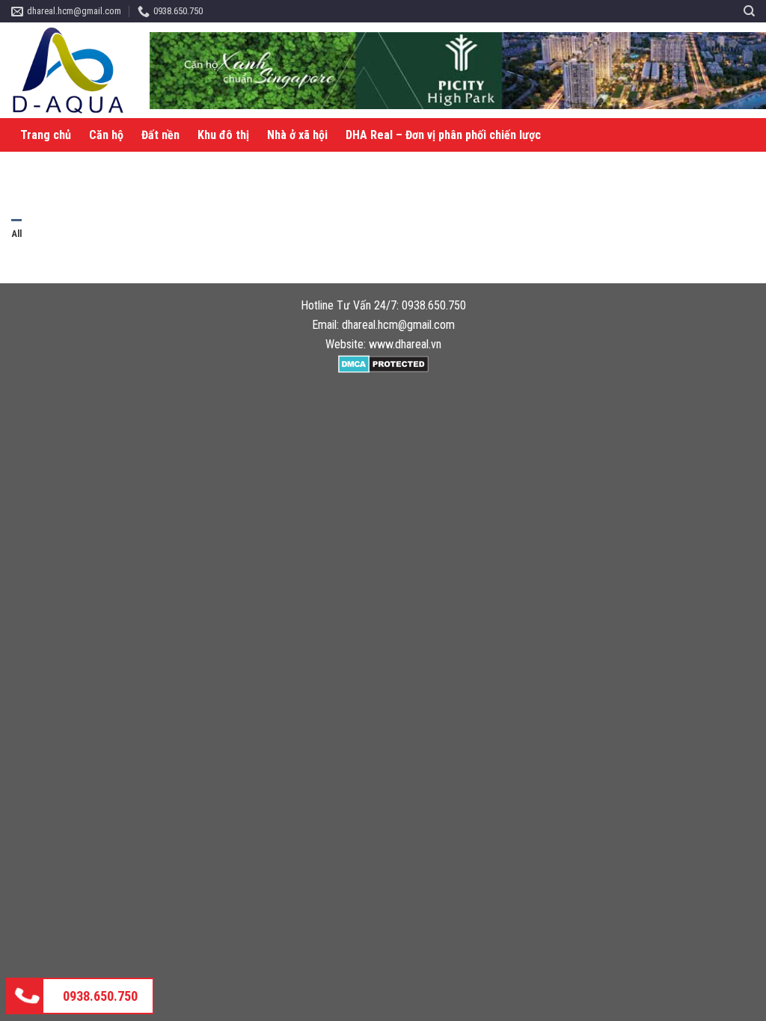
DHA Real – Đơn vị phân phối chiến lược (443, 135)
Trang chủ (45, 135)
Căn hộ (106, 135)
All (16, 233)
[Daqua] (74, 70)
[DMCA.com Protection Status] (383, 363)
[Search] (749, 11)
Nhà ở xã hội (297, 135)
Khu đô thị (223, 135)
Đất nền (160, 135)
